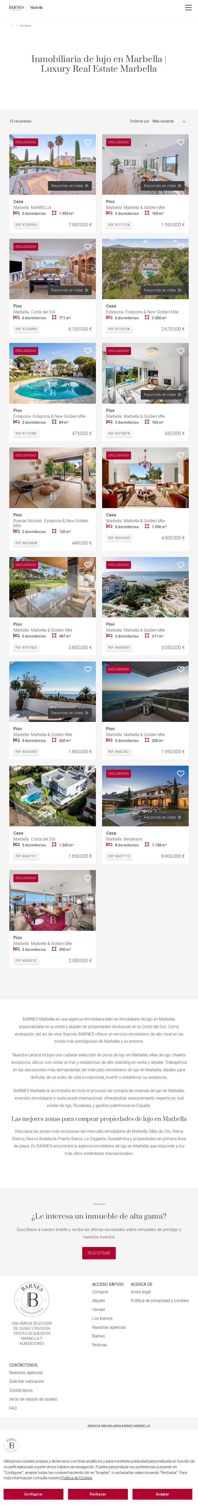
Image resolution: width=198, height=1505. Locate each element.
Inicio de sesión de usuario (33, 1399)
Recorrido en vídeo (67, 186)
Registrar (99, 1253)
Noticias (99, 1344)
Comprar (100, 1291)
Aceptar (162, 1494)
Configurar (33, 1494)
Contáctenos (21, 1390)
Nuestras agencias (109, 1327)
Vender (98, 1309)
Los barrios (102, 1318)
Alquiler (98, 1300)
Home (13, 26)
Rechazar (98, 1494)
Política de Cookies (76, 1478)
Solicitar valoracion (26, 1381)
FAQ (13, 1408)
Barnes (98, 1336)
